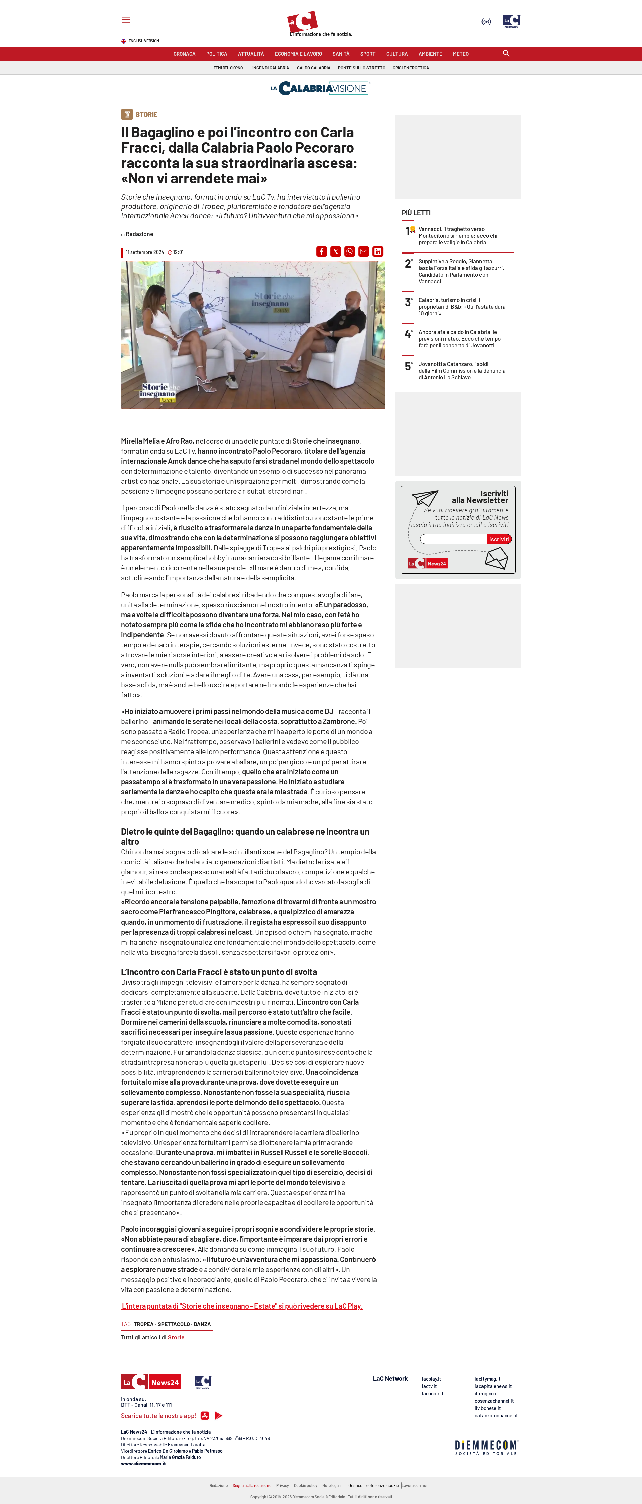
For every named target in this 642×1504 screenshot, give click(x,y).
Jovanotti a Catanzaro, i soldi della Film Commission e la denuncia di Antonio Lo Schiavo (462, 370)
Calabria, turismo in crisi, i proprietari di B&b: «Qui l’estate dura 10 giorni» (462, 306)
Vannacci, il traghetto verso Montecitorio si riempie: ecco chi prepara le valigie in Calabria (458, 235)
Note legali (331, 1485)
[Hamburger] (125, 20)
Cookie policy (305, 1485)
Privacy (282, 1485)
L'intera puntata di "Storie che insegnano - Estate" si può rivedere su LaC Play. (242, 1305)
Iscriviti (499, 539)
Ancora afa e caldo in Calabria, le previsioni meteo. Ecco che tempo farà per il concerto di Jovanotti (460, 338)
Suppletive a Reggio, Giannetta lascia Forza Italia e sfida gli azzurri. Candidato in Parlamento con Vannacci (461, 271)
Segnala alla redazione (252, 1485)
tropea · (145, 1324)
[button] (321, 251)
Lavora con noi (414, 1485)
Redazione (219, 1485)
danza (202, 1324)
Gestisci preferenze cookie (373, 1485)
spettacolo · (175, 1324)
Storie (176, 1337)
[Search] (506, 54)
